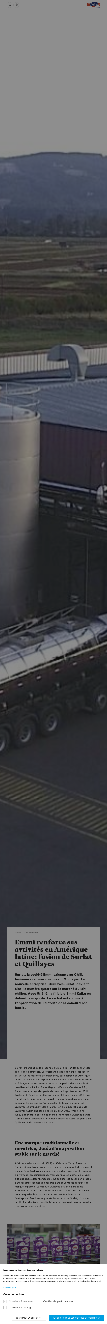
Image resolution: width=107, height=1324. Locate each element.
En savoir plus (9, 1287)
